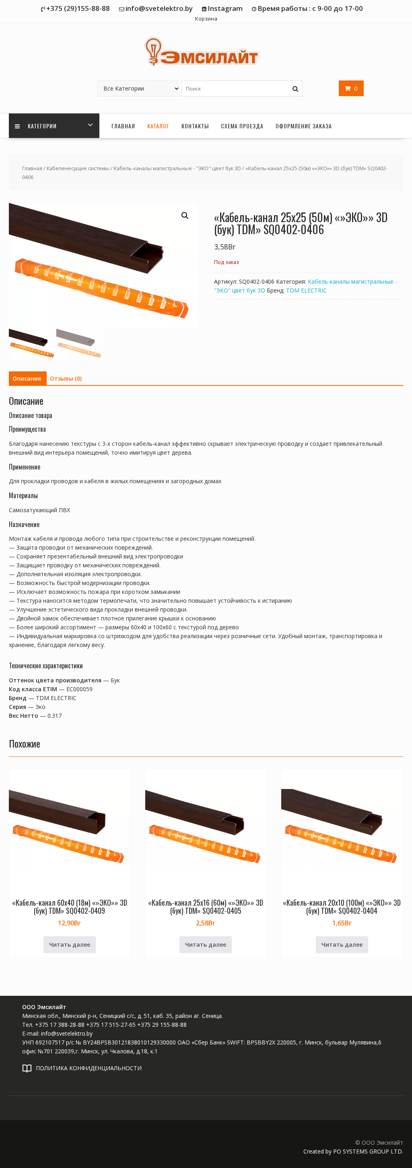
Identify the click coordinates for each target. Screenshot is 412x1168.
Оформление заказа (304, 126)
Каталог (158, 126)
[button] (185, 215)
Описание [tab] (26, 378)
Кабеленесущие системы (78, 168)
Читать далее (69, 944)
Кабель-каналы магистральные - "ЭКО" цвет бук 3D (177, 168)
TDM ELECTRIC (306, 290)
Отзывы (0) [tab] (66, 378)
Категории (41, 126)
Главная (123, 126)
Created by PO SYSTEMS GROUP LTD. (353, 1151)
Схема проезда (242, 126)
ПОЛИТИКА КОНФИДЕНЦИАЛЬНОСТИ (89, 1068)
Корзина (206, 18)
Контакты (195, 126)
